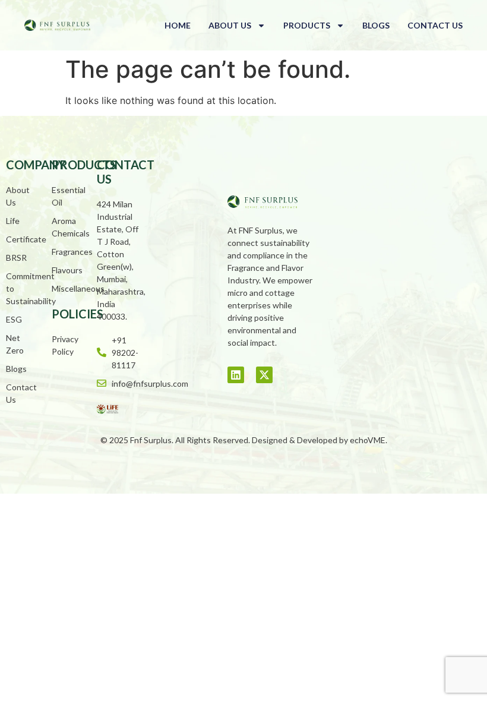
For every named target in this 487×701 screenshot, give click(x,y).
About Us (229, 25)
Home (178, 25)
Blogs (376, 25)
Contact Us (435, 25)
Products (306, 25)
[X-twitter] (264, 375)
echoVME (367, 440)
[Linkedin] (235, 375)
